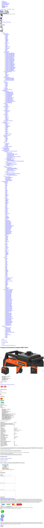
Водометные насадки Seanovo (10, 79)
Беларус (7, 104)
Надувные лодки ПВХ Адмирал (10, 54)
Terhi (6, 87)
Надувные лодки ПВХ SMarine (10, 64)
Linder (6, 83)
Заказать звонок (3, 9)
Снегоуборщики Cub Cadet (9, 93)
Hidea (6, 47)
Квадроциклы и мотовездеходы (8, 289)
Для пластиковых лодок (10, 155)
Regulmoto (7, 208)
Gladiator (7, 40)
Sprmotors (7, 254)
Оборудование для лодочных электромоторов (14, 156)
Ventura (7, 145)
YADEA (7, 285)
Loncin (6, 204)
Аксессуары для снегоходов (11, 162)
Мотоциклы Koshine (8, 227)
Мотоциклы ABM (8, 221)
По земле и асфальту (8, 158)
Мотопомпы (5, 136)
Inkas (6, 81)
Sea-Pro (7, 37)
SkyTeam (7, 218)
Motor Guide (7, 74)
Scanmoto (7, 253)
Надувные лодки (6, 52)
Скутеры (5, 257)
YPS (6, 256)
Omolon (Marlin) (8, 46)
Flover (6, 73)
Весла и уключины (10, 157)
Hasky (6, 197)
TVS (6, 255)
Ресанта (7, 109)
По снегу (3, 5)
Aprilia (6, 192)
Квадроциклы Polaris (9, 307)
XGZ (6, 240)
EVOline (7, 127)
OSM (6, 337)
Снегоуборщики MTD (9, 95)
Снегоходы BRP (8, 334)
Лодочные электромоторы (7, 71)
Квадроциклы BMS (8, 311)
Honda (6, 44)
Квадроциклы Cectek (9, 297)
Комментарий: (2, 496)
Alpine (6, 335)
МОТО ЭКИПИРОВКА (10, 160)
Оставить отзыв (2, 497)
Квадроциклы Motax (9, 305)
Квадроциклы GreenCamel (9, 318)
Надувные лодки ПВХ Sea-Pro (10, 60)
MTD (6, 116)
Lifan (6, 132)
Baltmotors (7, 194)
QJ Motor (7, 239)
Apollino (7, 237)
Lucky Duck (7, 250)
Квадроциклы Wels (8, 298)
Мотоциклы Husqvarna (9, 226)
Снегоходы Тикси (8, 331)
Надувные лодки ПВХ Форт (10, 69)
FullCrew (7, 243)
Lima (6, 268)
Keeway (7, 264)
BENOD (7, 283)
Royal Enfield (7, 220)
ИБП (4, 142)
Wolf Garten (7, 111)
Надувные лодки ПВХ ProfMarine (10, 67)
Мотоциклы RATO (8, 232)
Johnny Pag (7, 199)
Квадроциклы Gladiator (9, 316)
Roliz (6, 209)
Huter (6, 113)
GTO (6, 249)
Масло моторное (8, 176)
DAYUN (7, 248)
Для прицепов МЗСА (10, 165)
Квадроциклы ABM (8, 309)
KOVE (6, 235)
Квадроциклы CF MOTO (9, 299)
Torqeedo (7, 75)
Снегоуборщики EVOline (9, 92)
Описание (1, 404)
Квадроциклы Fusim (8, 312)
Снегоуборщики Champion (9, 100)
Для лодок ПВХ (9, 152)
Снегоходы (5, 326)
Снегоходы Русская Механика (10, 332)
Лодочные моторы (6, 34)
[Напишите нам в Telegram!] (22, 516)
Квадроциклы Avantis (9, 291)
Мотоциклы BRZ (8, 222)
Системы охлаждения (9, 180)
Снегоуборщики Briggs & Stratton (10, 101)
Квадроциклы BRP (8, 296)
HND (6, 134)
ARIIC (6, 282)
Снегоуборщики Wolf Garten (10, 97)
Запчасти (5, 166)
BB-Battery (7, 144)
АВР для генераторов (7, 135)
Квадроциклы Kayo (8, 293)
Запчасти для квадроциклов (11, 170)
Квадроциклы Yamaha (9, 290)
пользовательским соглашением (34, 523)
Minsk (6, 201)
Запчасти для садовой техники (10, 174)
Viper (6, 275)
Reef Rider (7, 39)
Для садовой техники (9, 163)
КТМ (6, 188)
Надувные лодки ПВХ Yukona (10, 59)
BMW (6, 195)
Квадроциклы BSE (8, 304)
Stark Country (7, 143)
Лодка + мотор (6, 33)
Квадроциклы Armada (9, 300)
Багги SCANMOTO (8, 319)
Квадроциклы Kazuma (9, 303)
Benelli (6, 190)
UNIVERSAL (7, 213)
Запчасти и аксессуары (5, 4)
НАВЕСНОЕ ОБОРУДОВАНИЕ (12, 164)
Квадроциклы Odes (8, 324)
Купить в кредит (12, 384)
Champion (7, 108)
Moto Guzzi (7, 202)
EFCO (6, 115)
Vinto (6, 246)
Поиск (13, 9)
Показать (2, 526)
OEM (6, 244)
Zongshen (7, 138)
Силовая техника (4, 2)
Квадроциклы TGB (8, 320)
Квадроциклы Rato (8, 317)
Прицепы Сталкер (6, 149)
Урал (6, 219)
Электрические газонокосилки (8, 120)
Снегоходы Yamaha (8, 327)
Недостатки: (2, 489)
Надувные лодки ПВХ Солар (10, 62)
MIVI (6, 251)
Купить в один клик (6, 384)
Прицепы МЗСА (6, 148)
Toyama (7, 45)
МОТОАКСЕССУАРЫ (10, 159)
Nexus (6, 261)
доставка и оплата (1, 17)
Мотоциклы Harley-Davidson (10, 225)
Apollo (6, 205)
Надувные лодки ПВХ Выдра (10, 65)
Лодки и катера (6, 82)
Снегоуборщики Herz (9, 96)
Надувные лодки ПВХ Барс (10, 66)
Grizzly (7, 86)
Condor (7, 41)
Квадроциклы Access (9, 302)
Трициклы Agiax (8, 229)
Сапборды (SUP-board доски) (8, 89)
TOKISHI (7, 288)
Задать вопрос (9, 9)
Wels (6, 187)
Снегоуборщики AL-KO (9, 99)
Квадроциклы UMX (8, 325)
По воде (3, 32)
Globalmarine (7, 51)
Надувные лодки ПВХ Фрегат (10, 58)
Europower (7, 125)
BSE (6, 206)
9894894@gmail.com (9, 506)
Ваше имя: (1, 475)
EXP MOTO (7, 234)
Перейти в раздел (11, 469)
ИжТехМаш (7, 241)
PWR (6, 207)
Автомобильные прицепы (6, 3)
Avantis (7, 185)
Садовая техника (4, 1)
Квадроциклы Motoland (9, 306)
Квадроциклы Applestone (9, 310)
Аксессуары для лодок (10, 153)
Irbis (6, 186)
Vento (6, 191)
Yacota (6, 137)
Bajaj (6, 193)
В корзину (1, 384)
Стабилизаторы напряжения (8, 146)
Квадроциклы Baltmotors (9, 321)
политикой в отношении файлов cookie (23, 523)
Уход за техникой (8, 178)
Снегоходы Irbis (8, 328)
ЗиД (6, 215)
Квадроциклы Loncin (9, 314)
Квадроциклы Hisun (8, 313)
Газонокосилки (6, 114)
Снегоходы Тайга (8, 330)
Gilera (6, 265)
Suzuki (6, 212)
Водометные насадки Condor (10, 80)
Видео (1, 406)
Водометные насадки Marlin (10, 78)
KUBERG (7, 236)
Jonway (7, 274)
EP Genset (7, 129)
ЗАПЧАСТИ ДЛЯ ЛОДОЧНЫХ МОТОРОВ (13, 173)
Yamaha (7, 88)
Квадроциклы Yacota (9, 292)
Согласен (2, 525)
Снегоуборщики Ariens (9, 102)
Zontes (6, 281)
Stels (6, 50)
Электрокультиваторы (7, 110)
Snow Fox (7, 333)
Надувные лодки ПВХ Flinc (10, 61)
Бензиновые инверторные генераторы (6, 458)
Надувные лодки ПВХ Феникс (10, 68)
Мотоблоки (5, 103)
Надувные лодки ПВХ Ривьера (10, 53)
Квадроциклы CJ (8, 323)
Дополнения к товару (3, 405)
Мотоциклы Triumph (9, 233)
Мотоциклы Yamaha (10, 169)
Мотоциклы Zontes (8, 228)
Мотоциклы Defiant (8, 223)
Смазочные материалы (9, 179)
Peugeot (7, 270)
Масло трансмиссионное (9, 177)
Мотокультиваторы (6, 106)
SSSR (6, 211)
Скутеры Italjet (8, 278)
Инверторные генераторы (4, 459)
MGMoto (7, 200)
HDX (6, 43)
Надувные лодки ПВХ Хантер (10, 55)
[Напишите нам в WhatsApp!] (22, 511)
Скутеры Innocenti (8, 279)
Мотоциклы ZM (8, 230)
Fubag (6, 128)
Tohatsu (7, 36)
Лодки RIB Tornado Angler (9, 57)
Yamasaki (7, 214)
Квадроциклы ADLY (9, 295)
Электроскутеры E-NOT (9, 277)
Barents (7, 85)
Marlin (6, 38)
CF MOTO (7, 247)
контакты (1, 19)
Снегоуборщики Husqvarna (9, 94)
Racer (6, 183)
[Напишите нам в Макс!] (22, 519)
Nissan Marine (7, 48)
